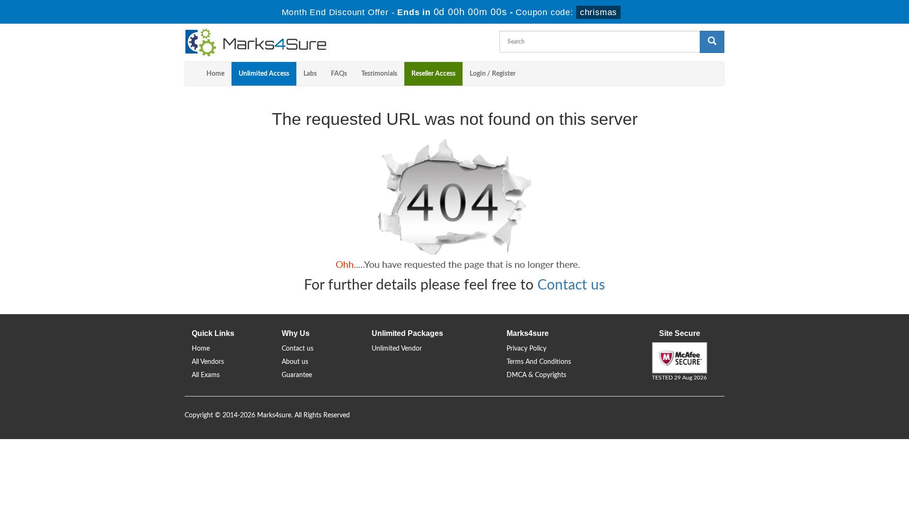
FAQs (339, 73)
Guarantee (297, 375)
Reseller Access (433, 73)
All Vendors (208, 362)
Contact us (571, 285)
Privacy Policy (526, 348)
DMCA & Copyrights (536, 375)
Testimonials (379, 73)
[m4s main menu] (192, 74)
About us (295, 362)
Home (215, 73)
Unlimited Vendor (397, 348)
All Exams (206, 375)
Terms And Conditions (539, 362)
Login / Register (493, 73)
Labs (310, 73)
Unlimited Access (264, 73)
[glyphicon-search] (712, 42)
